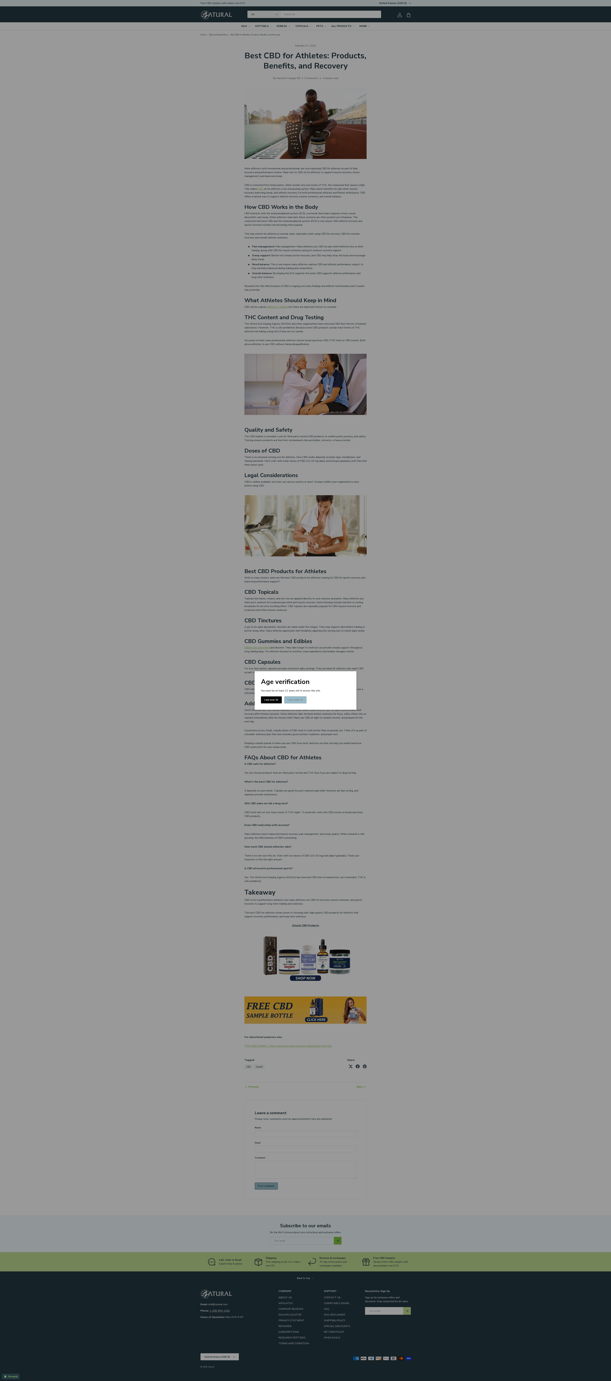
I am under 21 (295, 699)
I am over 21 (271, 699)
